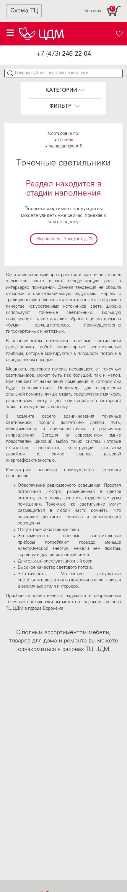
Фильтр (61, 106)
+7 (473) (63, 54)
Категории (61, 90)
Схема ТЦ (24, 11)
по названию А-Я (64, 146)
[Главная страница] (41, 34)
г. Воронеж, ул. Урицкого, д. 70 (64, 239)
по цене (63, 140)
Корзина (99, 9)
